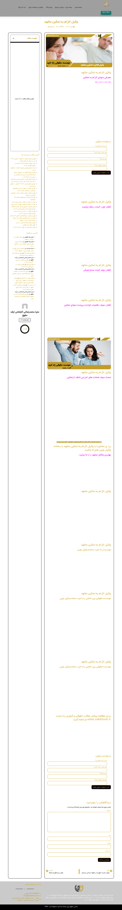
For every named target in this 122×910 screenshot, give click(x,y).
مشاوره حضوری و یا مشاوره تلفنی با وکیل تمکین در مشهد (24, 53)
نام (109, 835)
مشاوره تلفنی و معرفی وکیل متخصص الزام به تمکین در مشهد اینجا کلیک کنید (79, 442)
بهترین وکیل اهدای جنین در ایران (26, 222)
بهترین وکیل (30, 264)
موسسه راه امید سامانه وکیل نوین (24, 109)
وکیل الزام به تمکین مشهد (61, 22)
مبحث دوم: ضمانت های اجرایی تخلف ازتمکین (23, 87)
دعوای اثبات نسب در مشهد (28, 220)
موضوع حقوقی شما (100, 165)
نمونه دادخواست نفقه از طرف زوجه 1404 (23, 202)
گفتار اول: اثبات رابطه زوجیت (25, 64)
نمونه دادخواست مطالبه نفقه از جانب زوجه (23, 204)
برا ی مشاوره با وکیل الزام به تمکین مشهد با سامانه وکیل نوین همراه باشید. (24, 93)
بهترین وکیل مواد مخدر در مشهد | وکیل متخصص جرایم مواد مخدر (23, 296)
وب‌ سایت (108, 851)
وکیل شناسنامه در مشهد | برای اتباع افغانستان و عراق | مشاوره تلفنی (23, 274)
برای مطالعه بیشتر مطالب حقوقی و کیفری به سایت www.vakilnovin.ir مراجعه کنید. (24, 131)
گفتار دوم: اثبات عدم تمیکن (26, 70)
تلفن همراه (103, 159)
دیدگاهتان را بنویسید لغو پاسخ (26, 146)
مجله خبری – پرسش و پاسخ (63, 7)
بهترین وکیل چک (29, 253)
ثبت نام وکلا (22, 7)
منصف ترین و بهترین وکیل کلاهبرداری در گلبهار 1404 (24, 244)
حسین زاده (30, 285)
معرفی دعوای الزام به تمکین (25, 49)
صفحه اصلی (78, 7)
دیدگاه (108, 810)
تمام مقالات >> (25, 320)
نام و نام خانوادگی (101, 146)
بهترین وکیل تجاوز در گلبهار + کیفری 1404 (23, 159)
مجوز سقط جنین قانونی (29, 225)
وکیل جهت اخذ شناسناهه (26, 278)
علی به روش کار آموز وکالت (28, 161)
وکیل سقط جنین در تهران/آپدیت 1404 (24, 227)
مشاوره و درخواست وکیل (35, 7)
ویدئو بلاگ (49, 7)
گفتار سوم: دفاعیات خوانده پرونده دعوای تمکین (24, 77)
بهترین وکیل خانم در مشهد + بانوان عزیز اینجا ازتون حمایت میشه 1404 (23, 287)
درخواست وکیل (29, 57)
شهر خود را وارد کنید (100, 152)
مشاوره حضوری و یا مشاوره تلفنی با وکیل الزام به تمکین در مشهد (24, 138)
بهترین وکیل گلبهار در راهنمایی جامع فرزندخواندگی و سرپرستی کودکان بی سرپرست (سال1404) (25, 175)
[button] (13, 38)
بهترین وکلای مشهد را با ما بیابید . (24, 99)
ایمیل (109, 843)
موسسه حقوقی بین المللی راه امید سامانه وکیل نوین (24, 117)
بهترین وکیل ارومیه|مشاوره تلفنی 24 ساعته (23, 216)
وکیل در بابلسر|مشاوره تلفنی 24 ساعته (24, 218)
